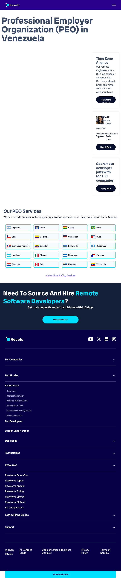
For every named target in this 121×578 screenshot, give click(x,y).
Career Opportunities (17, 430)
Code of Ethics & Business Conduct (56, 551)
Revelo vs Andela (15, 486)
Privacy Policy (85, 551)
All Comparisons (14, 507)
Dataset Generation (15, 396)
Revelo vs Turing (14, 491)
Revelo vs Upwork (15, 496)
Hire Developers (60, 319)
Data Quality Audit (14, 405)
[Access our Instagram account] (114, 339)
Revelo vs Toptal (14, 480)
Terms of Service (105, 551)
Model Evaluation (14, 415)
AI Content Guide (26, 551)
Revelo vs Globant (15, 502)
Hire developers (60, 574)
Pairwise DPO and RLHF (17, 400)
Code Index (11, 391)
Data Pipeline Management (18, 410)
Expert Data (12, 385)
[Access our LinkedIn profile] (106, 339)
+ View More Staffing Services (60, 275)
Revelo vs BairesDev (16, 475)
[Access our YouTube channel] (90, 339)
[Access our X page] (99, 339)
